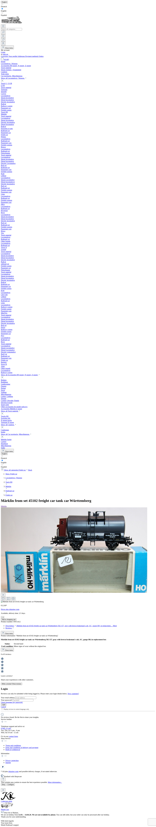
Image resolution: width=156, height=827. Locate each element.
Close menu (9, 48)
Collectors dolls (6, 801)
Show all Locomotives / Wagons (13, 78)
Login (3, 52)
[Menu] (3, 26)
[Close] (3, 595)
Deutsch (4, 7)
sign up (5, 54)
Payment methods (32, 56)
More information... (55, 782)
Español (4, 15)
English (3, 11)
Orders (41, 56)
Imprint (8, 763)
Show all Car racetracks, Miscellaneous (15, 434)
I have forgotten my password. (12, 702)
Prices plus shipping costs (10, 609)
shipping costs (13, 771)
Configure (11, 784)
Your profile (12, 56)
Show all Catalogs (8, 425)
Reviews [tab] (8, 628)
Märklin (4, 506)
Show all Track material (10, 411)
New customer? (73, 694)
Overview (4, 56)
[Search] (3, 32)
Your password (6, 700)
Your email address (8, 698)
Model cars (5, 809)
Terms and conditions (13, 745)
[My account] (3, 43)
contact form (13, 736)
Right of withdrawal (12, 750)
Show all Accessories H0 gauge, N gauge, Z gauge (19, 375)
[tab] (61, 626)
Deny (3, 784)
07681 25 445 (6, 728)
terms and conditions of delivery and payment (21, 748)
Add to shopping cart (9, 619)
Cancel (3, 707)
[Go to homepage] (11, 23)
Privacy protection (12, 761)
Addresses (21, 56)
